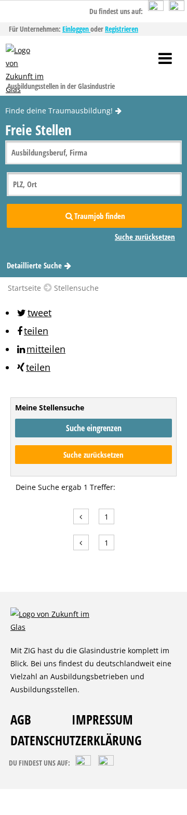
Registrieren (121, 29)
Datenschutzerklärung (76, 740)
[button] (33, 312)
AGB (20, 719)
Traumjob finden (99, 216)
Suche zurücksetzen (93, 454)
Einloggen (76, 29)
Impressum (102, 719)
